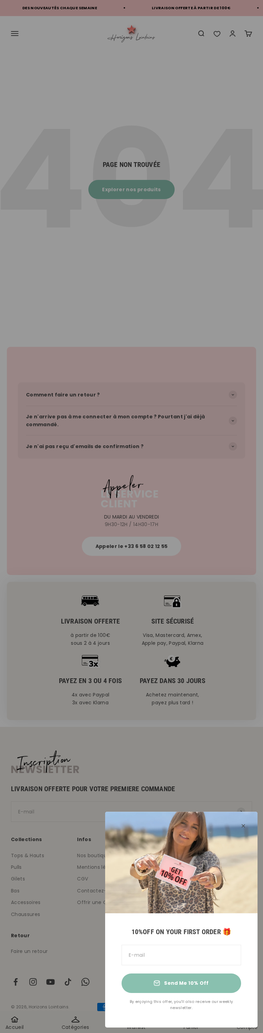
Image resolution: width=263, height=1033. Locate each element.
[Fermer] (243, 826)
